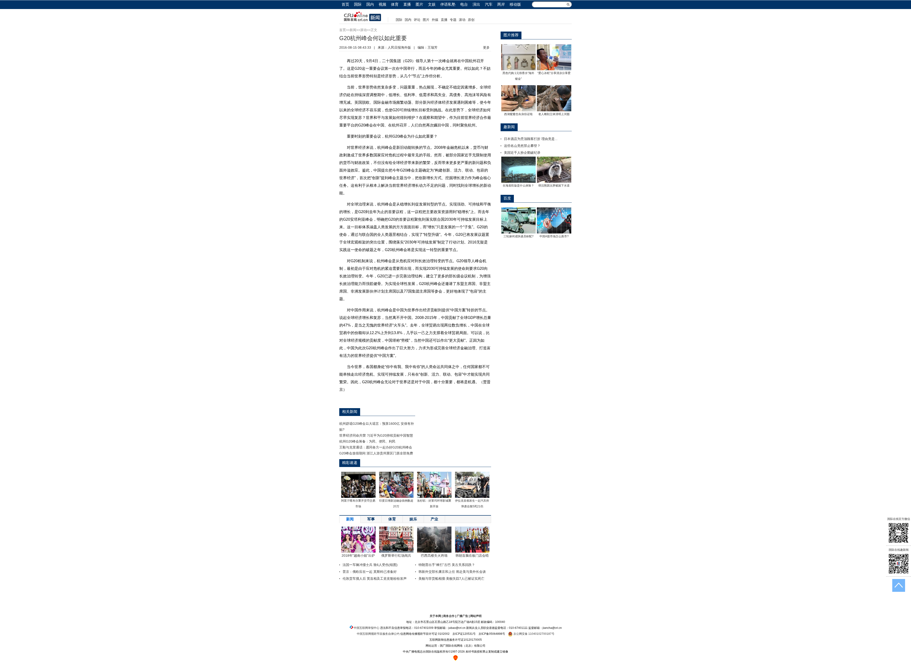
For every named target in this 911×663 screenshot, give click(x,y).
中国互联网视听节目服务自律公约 (378, 633)
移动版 (515, 4)
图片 (419, 4)
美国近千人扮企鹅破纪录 (522, 152)
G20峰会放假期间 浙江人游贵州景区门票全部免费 (376, 453)
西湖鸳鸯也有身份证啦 (518, 114)
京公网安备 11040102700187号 (533, 633)
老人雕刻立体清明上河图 (554, 114)
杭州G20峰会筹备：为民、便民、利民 (367, 441)
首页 (345, 4)
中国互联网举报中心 (366, 628)
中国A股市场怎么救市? (554, 236)
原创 (471, 20)
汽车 (489, 4)
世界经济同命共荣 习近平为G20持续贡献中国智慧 (376, 435)
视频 (382, 4)
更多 (486, 47)
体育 (395, 4)
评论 (417, 20)
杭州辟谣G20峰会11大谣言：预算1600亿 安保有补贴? (376, 426)
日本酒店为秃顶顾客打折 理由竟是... (531, 139)
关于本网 (435, 616)
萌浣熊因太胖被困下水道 (554, 185)
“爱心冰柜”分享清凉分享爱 (554, 73)
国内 (370, 4)
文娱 (432, 4)
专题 (453, 20)
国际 (358, 4)
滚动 (462, 20)
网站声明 (476, 616)
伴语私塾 (448, 4)
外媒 (435, 20)
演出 (476, 4)
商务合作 (449, 616)
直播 (407, 4)
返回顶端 (898, 585)
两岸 (501, 4)
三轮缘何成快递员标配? (518, 236)
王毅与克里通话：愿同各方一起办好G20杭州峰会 (375, 447)
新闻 (353, 30)
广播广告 (462, 616)
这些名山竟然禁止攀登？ (522, 146)
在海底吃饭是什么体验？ (518, 185)
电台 (464, 4)
